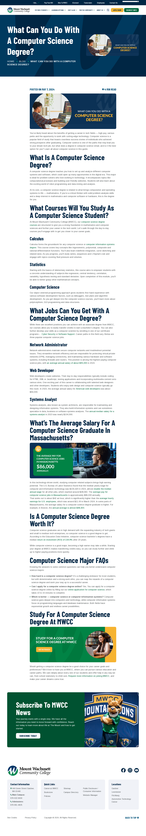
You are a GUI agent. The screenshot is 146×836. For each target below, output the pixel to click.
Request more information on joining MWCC (88, 676)
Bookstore (48, 792)
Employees (101, 3)
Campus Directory (71, 792)
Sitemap (67, 788)
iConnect (75, 3)
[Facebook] (123, 770)
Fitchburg (115, 795)
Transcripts (88, 3)
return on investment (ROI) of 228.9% (54, 540)
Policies (47, 796)
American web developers (88, 389)
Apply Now (117, 10)
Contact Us (113, 3)
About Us (100, 10)
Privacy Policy (30, 818)
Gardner (115, 788)
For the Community (86, 10)
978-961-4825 (16, 803)
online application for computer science (86, 590)
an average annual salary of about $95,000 (67, 363)
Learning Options (58, 10)
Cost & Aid (71, 10)
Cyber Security (48, 334)
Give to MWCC (62, 3)
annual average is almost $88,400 (68, 508)
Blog (22, 61)
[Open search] (108, 10)
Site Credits (12, 818)
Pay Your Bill (48, 3)
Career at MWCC (51, 788)
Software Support (66, 334)
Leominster (116, 792)
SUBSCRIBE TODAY (28, 735)
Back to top (130, 817)
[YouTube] (136, 770)
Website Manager (90, 795)
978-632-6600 (17, 796)
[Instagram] (130, 770)
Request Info (131, 10)
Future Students (41, 10)
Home (10, 61)
